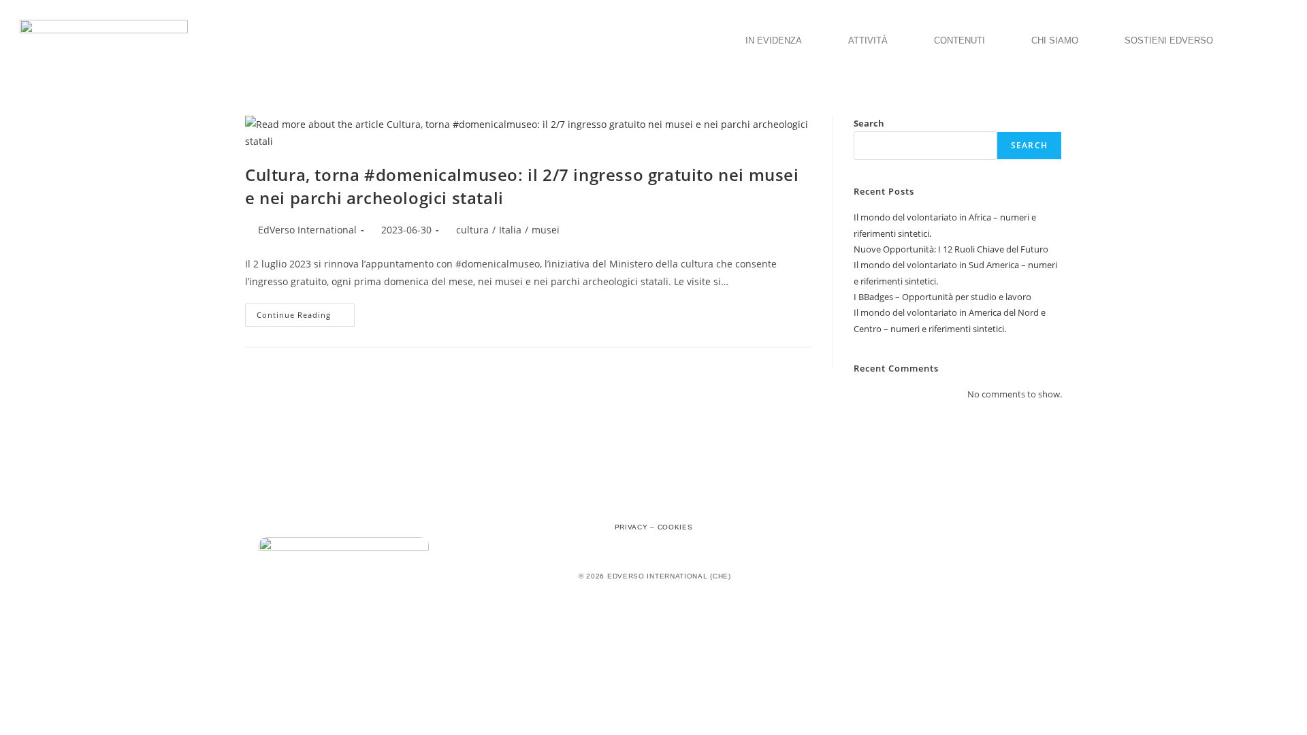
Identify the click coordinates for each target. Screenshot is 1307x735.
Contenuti (959, 40)
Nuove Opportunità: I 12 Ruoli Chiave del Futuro (951, 249)
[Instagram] (653, 502)
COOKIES (675, 527)
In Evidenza (773, 40)
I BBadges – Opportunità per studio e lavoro (942, 297)
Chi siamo (1054, 40)
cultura (472, 229)
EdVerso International (307, 229)
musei (546, 229)
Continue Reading (306, 312)
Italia (510, 229)
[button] (777, 40)
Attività (868, 40)
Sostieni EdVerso (1169, 40)
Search (869, 123)
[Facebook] (623, 502)
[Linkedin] (683, 502)
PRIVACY (631, 527)
